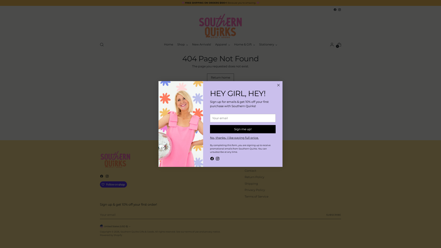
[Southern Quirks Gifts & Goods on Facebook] (212, 159)
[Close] (278, 85)
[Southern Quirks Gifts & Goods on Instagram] (218, 159)
